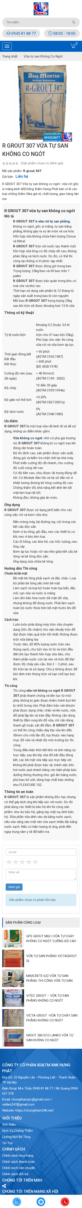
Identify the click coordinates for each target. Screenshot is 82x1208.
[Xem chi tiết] (73, 47)
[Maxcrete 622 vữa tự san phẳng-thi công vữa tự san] (14, 978)
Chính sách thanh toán (18, 1162)
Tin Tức (7, 1143)
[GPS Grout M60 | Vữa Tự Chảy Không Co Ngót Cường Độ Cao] (14, 938)
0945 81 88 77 (23, 33)
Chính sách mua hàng (17, 1156)
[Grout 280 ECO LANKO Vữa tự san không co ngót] (14, 1038)
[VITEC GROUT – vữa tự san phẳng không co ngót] (14, 998)
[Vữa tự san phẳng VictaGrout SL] (14, 958)
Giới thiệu (9, 1124)
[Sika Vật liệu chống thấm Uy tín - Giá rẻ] (41, 9)
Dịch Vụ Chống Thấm (17, 1131)
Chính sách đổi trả (15, 1174)
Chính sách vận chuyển (18, 1168)
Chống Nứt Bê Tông (16, 1137)
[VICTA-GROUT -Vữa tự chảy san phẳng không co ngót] (14, 1018)
